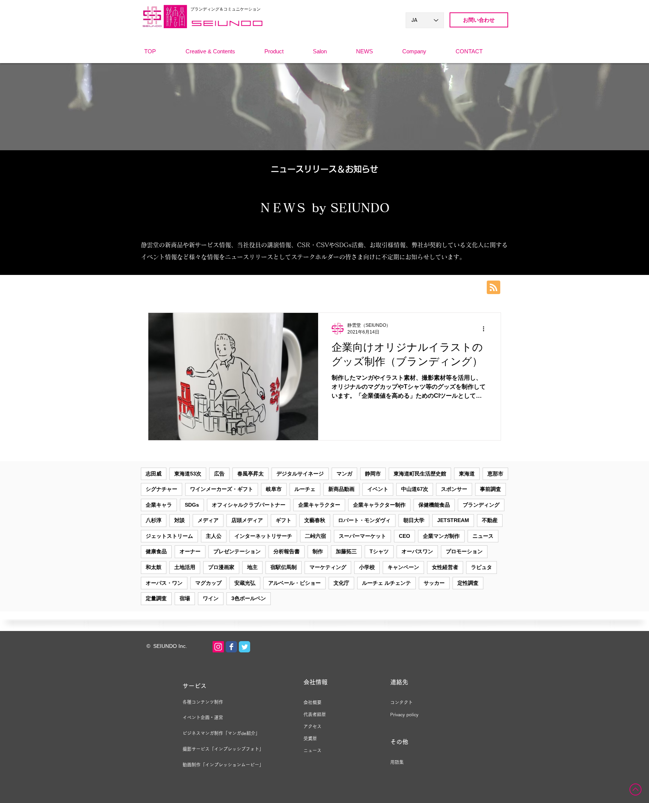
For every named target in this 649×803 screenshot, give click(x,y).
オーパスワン (417, 551)
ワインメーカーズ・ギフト (221, 489)
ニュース (483, 536)
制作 (317, 551)
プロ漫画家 (221, 567)
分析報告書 (286, 551)
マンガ (344, 474)
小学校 (367, 567)
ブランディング (481, 505)
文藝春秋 (314, 520)
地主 (252, 567)
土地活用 (184, 567)
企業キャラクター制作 (379, 505)
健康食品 (156, 551)
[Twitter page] (244, 646)
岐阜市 (274, 489)
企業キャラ (159, 505)
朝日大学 (413, 520)
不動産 (490, 520)
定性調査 (467, 583)
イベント (377, 489)
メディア (208, 520)
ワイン (211, 598)
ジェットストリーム (169, 536)
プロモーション (464, 551)
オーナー (190, 551)
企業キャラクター (319, 505)
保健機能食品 (434, 505)
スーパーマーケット (362, 536)
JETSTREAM (453, 520)
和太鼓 (153, 567)
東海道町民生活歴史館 (420, 474)
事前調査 (490, 489)
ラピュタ (481, 567)
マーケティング (327, 567)
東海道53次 (187, 474)
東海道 (467, 474)
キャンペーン (403, 567)
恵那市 (495, 474)
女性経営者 (445, 567)
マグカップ (208, 583)
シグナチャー (161, 489)
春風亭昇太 (250, 474)
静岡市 (373, 474)
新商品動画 (341, 489)
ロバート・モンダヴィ (364, 520)
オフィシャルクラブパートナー (248, 505)
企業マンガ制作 (441, 536)
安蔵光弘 (244, 583)
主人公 (214, 536)
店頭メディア (247, 520)
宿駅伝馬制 (283, 567)
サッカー (434, 583)
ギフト (283, 520)
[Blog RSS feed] (493, 288)
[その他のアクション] (486, 328)
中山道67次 (414, 489)
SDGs (192, 505)
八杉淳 (153, 520)
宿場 (185, 598)
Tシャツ (379, 551)
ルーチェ (304, 489)
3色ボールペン (248, 598)
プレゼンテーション (237, 551)
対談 (179, 520)
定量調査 (156, 598)
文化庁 (341, 583)
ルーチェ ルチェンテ (386, 583)
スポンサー (454, 489)
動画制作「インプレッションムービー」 (223, 764)
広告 (219, 474)
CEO (404, 536)
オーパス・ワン (164, 583)
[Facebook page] (231, 646)
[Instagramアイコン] (218, 646)
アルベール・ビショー (294, 583)
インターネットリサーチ (263, 536)
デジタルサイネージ (300, 474)
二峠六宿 (315, 536)
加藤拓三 (346, 551)
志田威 (153, 474)
